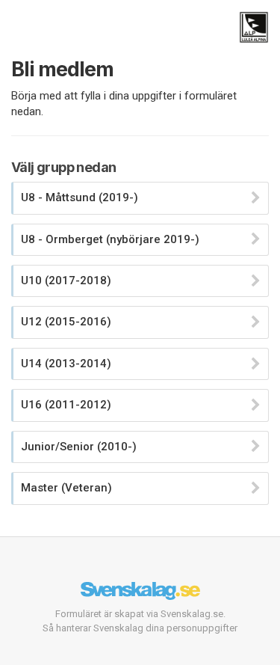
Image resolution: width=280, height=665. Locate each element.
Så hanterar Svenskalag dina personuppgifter (140, 628)
